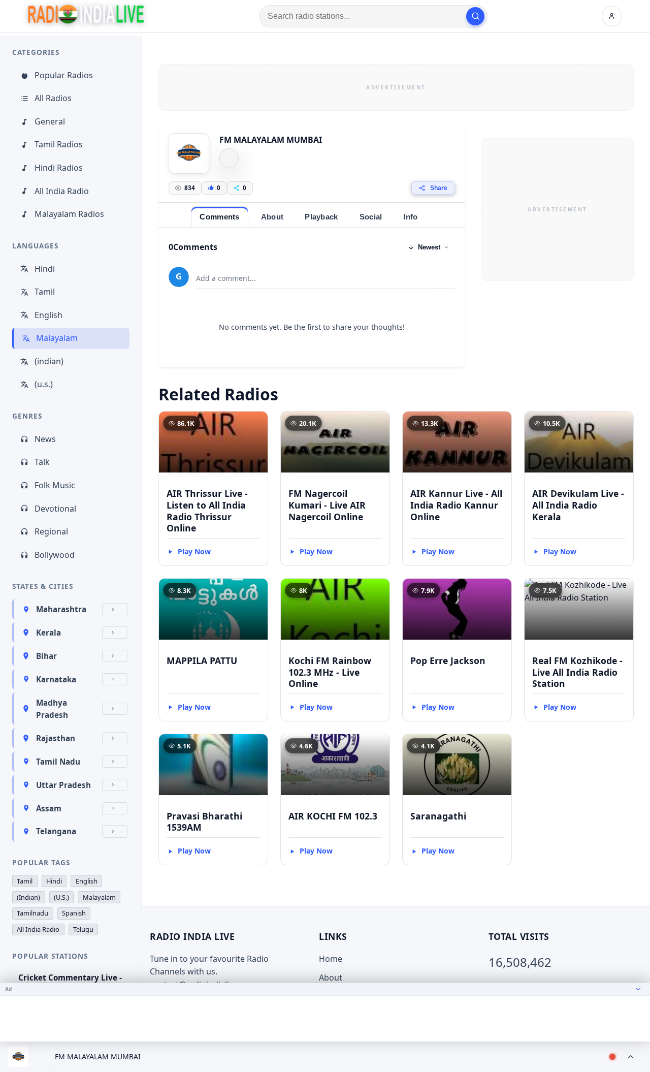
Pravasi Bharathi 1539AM (204, 822)
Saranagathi (438, 816)
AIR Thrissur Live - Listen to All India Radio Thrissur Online (207, 510)
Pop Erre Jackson (447, 660)
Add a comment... (226, 278)
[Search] (475, 16)
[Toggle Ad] (638, 989)
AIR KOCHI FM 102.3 (332, 816)
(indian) (49, 361)
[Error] (229, 158)
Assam (48, 808)
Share (438, 188)
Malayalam (57, 337)
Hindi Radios (59, 167)
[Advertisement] (396, 87)
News (45, 439)
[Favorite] (255, 424)
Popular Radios (64, 75)
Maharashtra (61, 609)
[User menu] (612, 16)
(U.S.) (61, 897)
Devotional (55, 508)
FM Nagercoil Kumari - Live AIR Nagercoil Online (327, 505)
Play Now (194, 551)
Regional (51, 531)
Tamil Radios (59, 144)
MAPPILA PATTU (202, 660)
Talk (42, 461)
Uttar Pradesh (63, 785)
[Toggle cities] (114, 609)
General (50, 121)
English (48, 315)
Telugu (83, 929)
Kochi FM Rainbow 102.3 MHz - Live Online (329, 672)
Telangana (56, 831)
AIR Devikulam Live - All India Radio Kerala (578, 505)
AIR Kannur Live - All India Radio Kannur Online (456, 505)
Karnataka (56, 679)
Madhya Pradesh (52, 709)
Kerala (48, 632)
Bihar (46, 656)
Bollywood (55, 554)
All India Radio (62, 191)
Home (330, 958)
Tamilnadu (32, 913)
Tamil (45, 291)
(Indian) (28, 897)
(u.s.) (44, 384)
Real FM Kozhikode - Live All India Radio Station (577, 672)
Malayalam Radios (69, 213)
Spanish (74, 913)
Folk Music (55, 485)
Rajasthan (55, 738)
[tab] (219, 216)
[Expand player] (631, 1057)
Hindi (45, 268)
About (330, 977)
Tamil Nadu (58, 761)
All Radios (53, 98)
